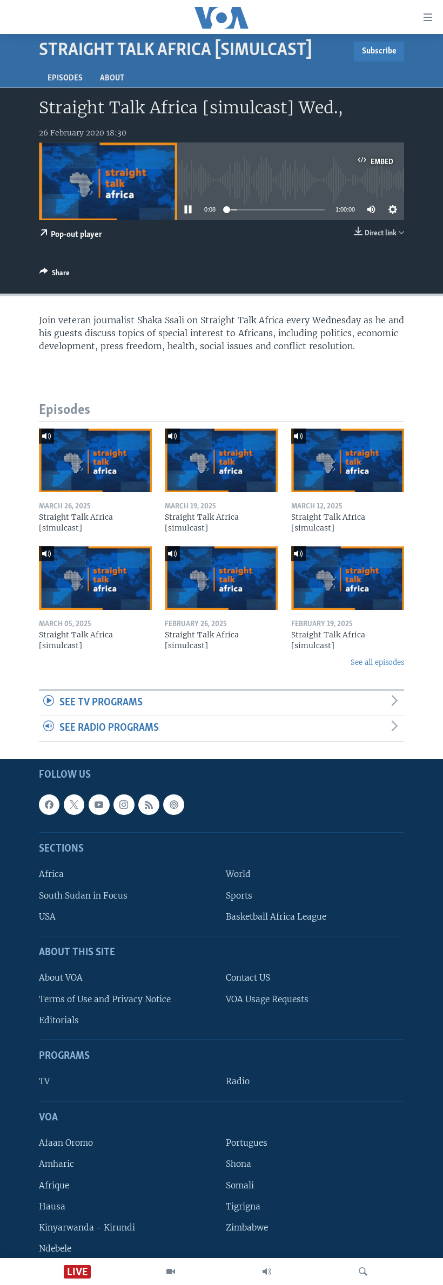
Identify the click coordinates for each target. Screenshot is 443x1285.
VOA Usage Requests (267, 999)
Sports (239, 895)
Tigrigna (243, 1206)
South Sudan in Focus (83, 895)
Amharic (56, 1164)
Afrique (54, 1185)
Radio (238, 1081)
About (112, 78)
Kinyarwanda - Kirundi (87, 1227)
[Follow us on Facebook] (49, 804)
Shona (238, 1164)
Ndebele (55, 1248)
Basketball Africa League (276, 917)
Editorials (59, 1020)
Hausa (52, 1206)
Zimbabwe (247, 1227)
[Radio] (267, 1271)
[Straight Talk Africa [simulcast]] (95, 460)
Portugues (246, 1143)
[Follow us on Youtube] (99, 804)
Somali (240, 1185)
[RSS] (148, 804)
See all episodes (377, 662)
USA (47, 917)
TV (44, 1081)
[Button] (54, 274)
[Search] (363, 1271)
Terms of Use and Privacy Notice (105, 999)
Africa (51, 874)
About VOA (61, 978)
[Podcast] (173, 804)
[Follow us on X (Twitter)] (74, 804)
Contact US (248, 978)
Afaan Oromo (66, 1143)
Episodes (65, 78)
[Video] (171, 1271)
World (238, 874)
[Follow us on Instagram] (123, 804)
